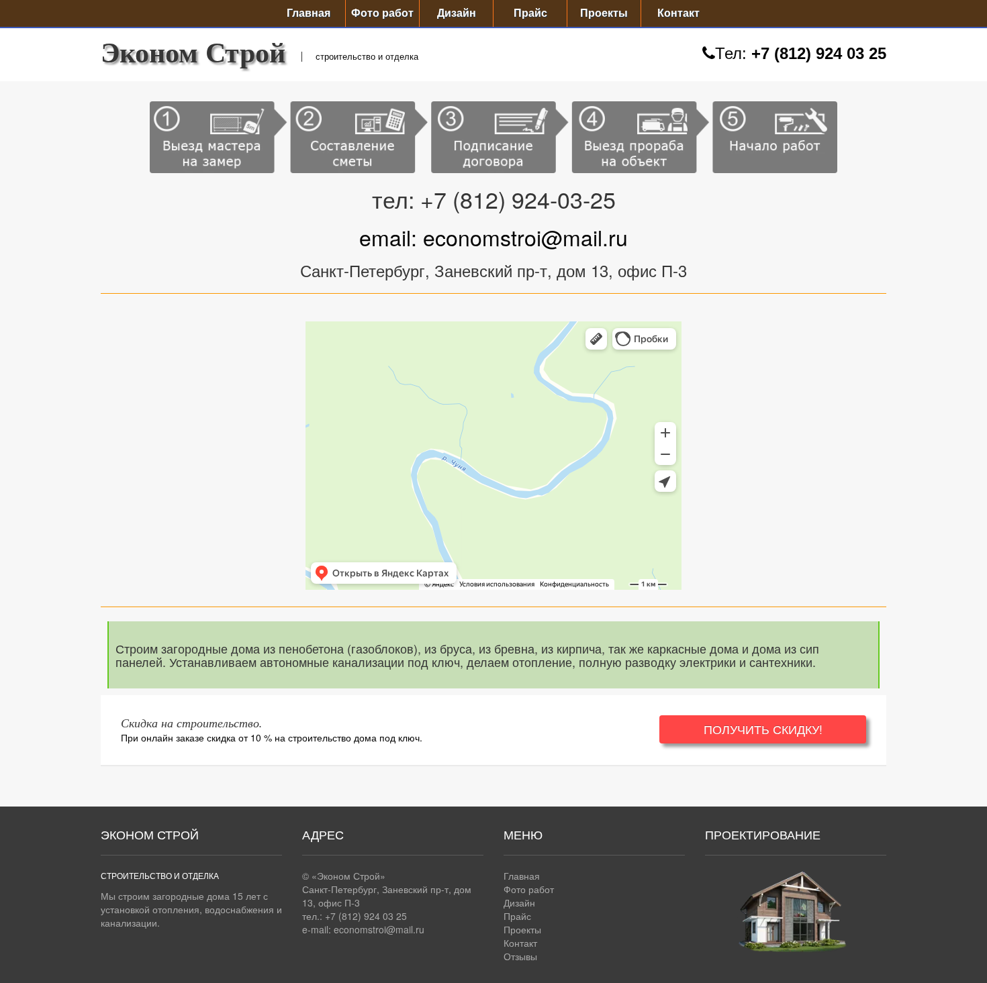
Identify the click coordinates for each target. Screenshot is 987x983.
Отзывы (520, 956)
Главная (308, 13)
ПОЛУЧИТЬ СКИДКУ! (763, 729)
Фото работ (382, 13)
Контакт (678, 13)
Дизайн (456, 13)
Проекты (604, 13)
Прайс (530, 13)
